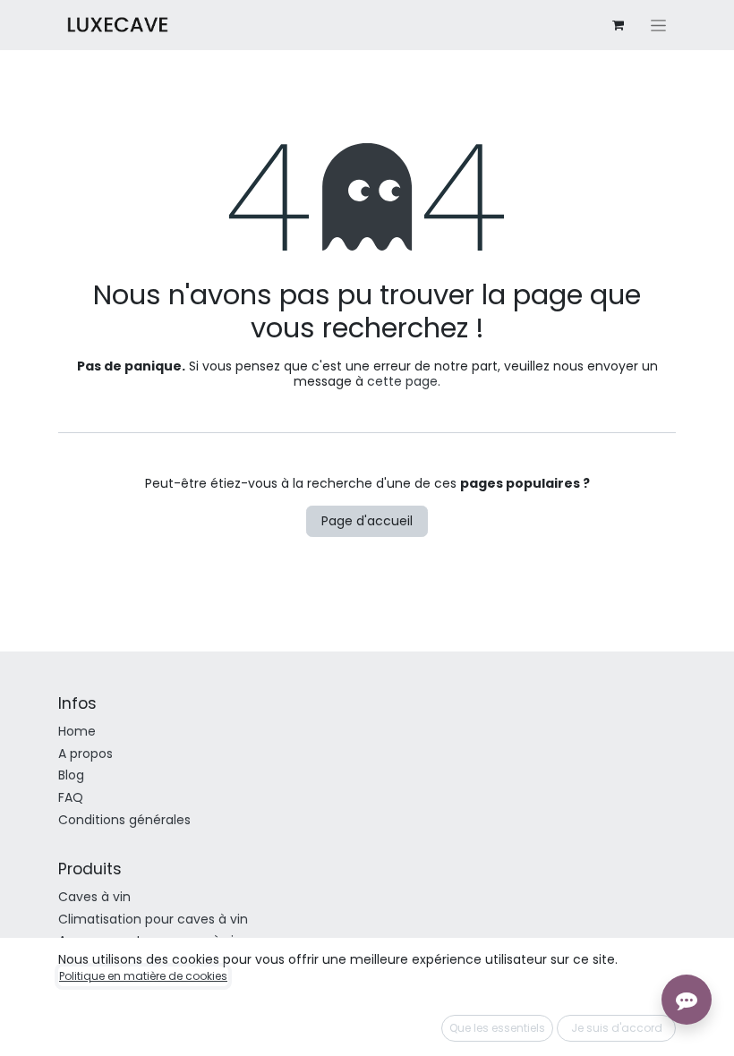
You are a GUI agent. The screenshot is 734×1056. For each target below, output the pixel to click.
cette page (402, 381)
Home (77, 731)
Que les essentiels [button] (497, 1027)
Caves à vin (94, 897)
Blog (71, 775)
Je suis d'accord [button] (616, 1027)
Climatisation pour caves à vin (153, 919)
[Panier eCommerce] (618, 25)
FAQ (70, 797)
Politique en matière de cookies (143, 976)
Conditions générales (124, 820)
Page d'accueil (367, 521)
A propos (85, 753)
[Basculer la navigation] (658, 25)
